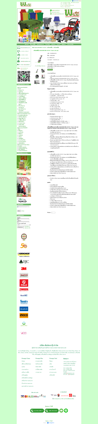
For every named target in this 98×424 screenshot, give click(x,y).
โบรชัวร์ (58, 44)
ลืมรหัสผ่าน (27, 226)
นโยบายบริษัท (70, 44)
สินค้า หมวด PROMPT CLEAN (39, 47)
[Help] (23, 210)
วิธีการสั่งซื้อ (32, 44)
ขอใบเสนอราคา (40, 44)
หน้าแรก (27, 44)
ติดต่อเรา (64, 44)
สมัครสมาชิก (27, 227)
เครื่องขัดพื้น (49, 47)
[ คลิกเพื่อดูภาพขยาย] (40, 65)
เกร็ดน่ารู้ (53, 44)
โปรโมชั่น (47, 44)
